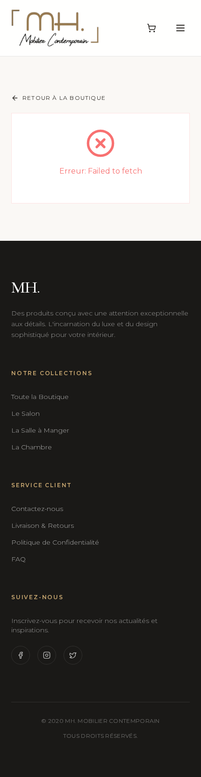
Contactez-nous (37, 508)
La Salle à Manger (40, 430)
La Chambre (31, 447)
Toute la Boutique (40, 396)
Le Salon (25, 413)
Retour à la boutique (64, 97)
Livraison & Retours (42, 525)
